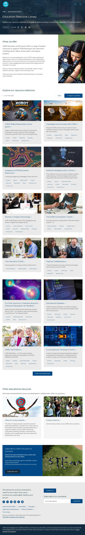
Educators (49, 135)
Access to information (9, 506)
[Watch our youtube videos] (22, 502)
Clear (59, 96)
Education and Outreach (14, 11)
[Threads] (18, 502)
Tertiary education (58, 228)
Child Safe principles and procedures (13, 517)
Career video (49, 184)
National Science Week (66, 181)
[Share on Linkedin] (25, 27)
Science (7, 140)
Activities (15, 137)
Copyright (31, 506)
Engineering (22, 137)
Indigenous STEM (58, 135)
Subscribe (76, 501)
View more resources (42, 373)
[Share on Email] (29, 27)
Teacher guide (17, 183)
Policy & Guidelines (27, 509)
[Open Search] (80, 4)
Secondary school (25, 140)
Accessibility (21, 506)
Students (8, 137)
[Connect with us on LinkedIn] (11, 502)
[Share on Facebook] (18, 27)
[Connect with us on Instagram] (7, 502)
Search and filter (74, 96)
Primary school (15, 140)
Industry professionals (17, 226)
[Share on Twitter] (22, 27)
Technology (30, 137)
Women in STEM (29, 226)
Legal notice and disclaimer (10, 509)
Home (3, 11)
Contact (5, 27)
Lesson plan (8, 183)
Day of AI (56, 181)
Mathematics (74, 135)
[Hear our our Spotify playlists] (15, 502)
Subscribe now (12, 471)
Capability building (25, 228)
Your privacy (6, 512)
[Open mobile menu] (75, 4)
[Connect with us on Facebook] (3, 502)
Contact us (50, 491)
